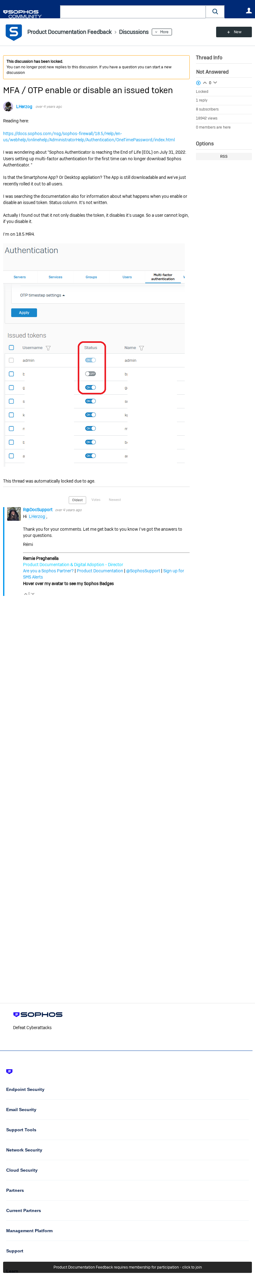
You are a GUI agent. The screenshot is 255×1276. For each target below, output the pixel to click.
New (238, 32)
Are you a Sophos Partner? (48, 571)
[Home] (30, 14)
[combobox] (133, 12)
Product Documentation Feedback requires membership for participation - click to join (127, 1267)
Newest (115, 499)
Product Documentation (100, 571)
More (164, 32)
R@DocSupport (38, 509)
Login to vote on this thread (205, 81)
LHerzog (24, 106)
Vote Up (25, 593)
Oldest (77, 500)
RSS (224, 156)
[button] (215, 11)
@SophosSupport (143, 571)
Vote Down (32, 593)
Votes (95, 499)
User (249, 10)
